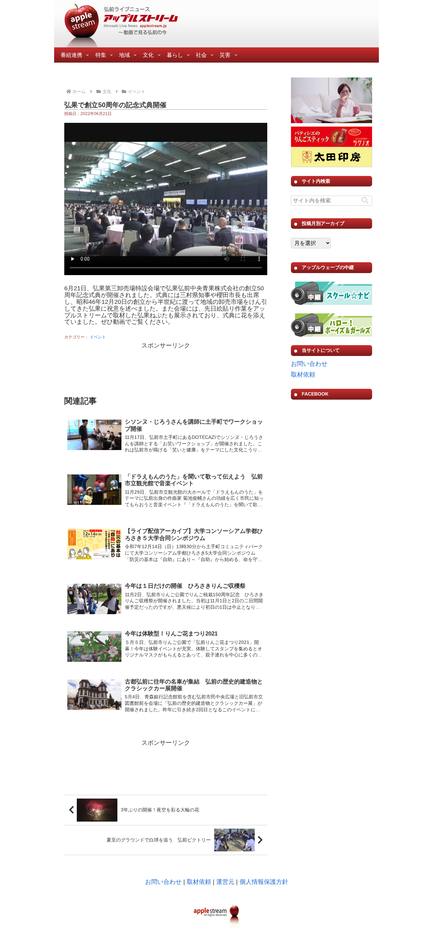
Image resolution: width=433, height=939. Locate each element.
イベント (98, 337)
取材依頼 (303, 374)
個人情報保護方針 (264, 881)
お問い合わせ (309, 363)
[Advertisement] (165, 368)
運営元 (225, 881)
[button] (365, 200)
